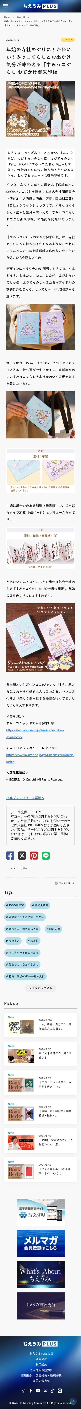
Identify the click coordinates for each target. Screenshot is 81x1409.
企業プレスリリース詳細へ (25, 798)
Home (7, 17)
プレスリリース (67, 883)
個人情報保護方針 (41, 1370)
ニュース (21, 17)
